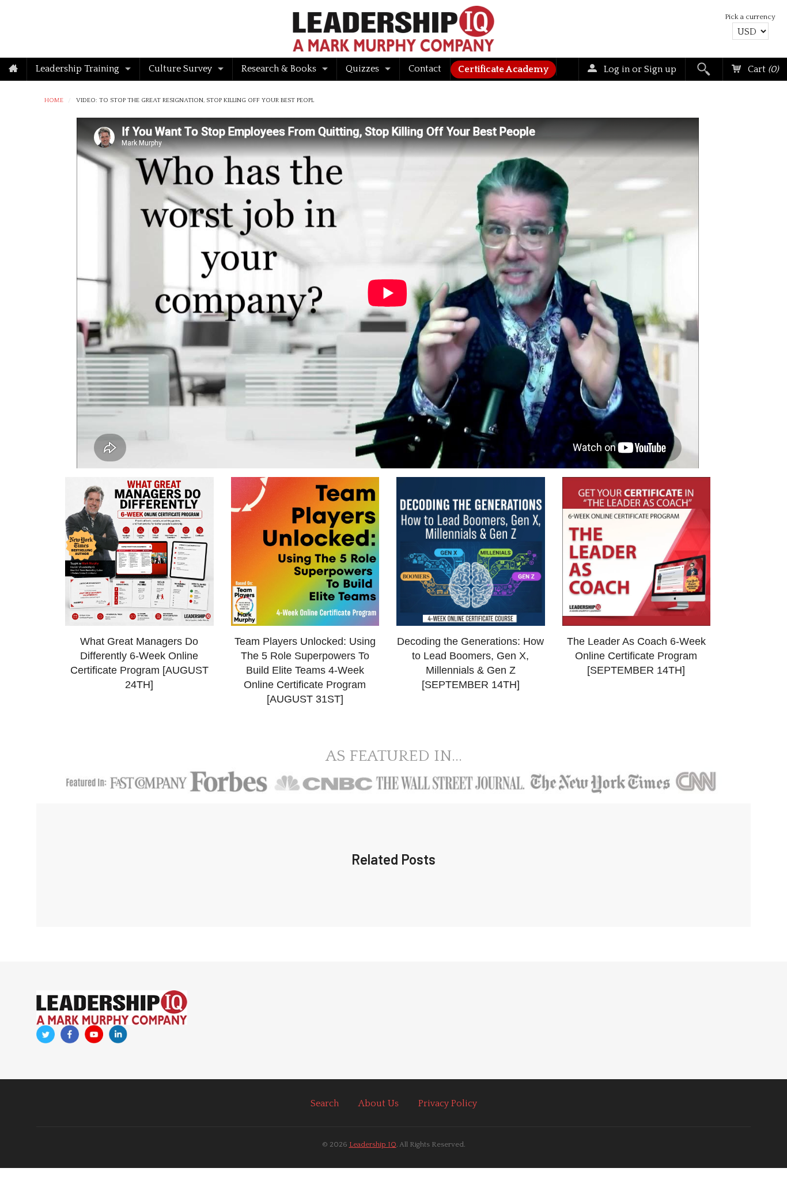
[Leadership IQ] (393, 27)
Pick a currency (750, 17)
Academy (503, 69)
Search (325, 1103)
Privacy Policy (447, 1103)
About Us (378, 1103)
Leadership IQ (372, 1144)
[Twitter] (45, 1034)
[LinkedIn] (118, 1034)
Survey (180, 68)
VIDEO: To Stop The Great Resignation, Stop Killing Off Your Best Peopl (195, 100)
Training (77, 68)
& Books (278, 68)
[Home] (13, 69)
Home (53, 100)
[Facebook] (69, 1034)
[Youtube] (94, 1034)
